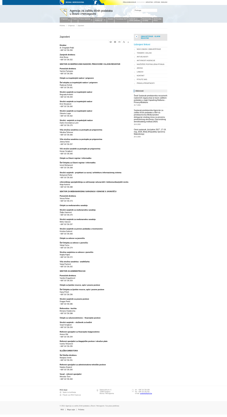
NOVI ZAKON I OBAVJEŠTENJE (149, 49)
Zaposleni (81, 25)
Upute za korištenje (69, 392)
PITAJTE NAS (142, 79)
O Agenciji (64, 19)
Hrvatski (149, 2)
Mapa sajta (71, 410)
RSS (62, 410)
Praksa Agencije (84, 19)
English (164, 2)
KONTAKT (140, 76)
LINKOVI (140, 72)
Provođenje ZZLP (121, 19)
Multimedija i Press (158, 19)
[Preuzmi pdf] (119, 42)
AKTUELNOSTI (142, 57)
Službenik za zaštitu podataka (134, 19)
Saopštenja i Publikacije (99, 19)
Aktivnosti (139, 91)
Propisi (74, 19)
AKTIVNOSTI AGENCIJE (146, 60)
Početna (62, 25)
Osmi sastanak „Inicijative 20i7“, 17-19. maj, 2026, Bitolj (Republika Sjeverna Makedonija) (150, 132)
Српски (157, 2)
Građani (110, 19)
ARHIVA (140, 68)
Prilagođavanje (129, 2)
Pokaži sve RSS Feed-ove (72, 395)
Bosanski (141, 2)
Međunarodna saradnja (146, 19)
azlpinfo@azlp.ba (146, 393)
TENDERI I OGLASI (144, 53)
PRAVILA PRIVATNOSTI (146, 83)
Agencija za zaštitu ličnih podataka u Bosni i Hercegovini (91, 12)
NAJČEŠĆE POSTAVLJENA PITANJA (150, 64)
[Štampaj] (110, 42)
